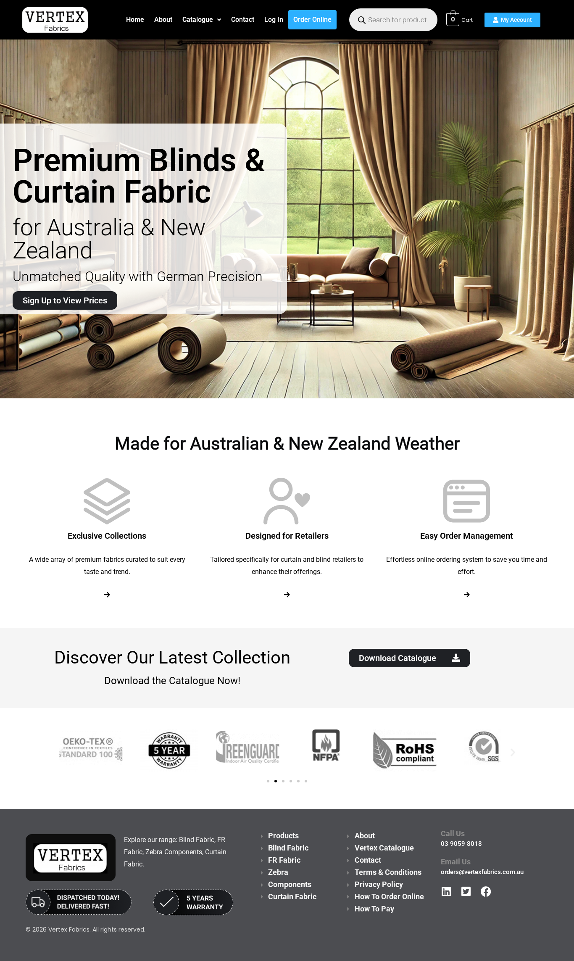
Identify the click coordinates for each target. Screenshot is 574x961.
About (163, 20)
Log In (273, 20)
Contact (242, 20)
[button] (201, 19)
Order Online (312, 20)
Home (135, 20)
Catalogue (197, 20)
